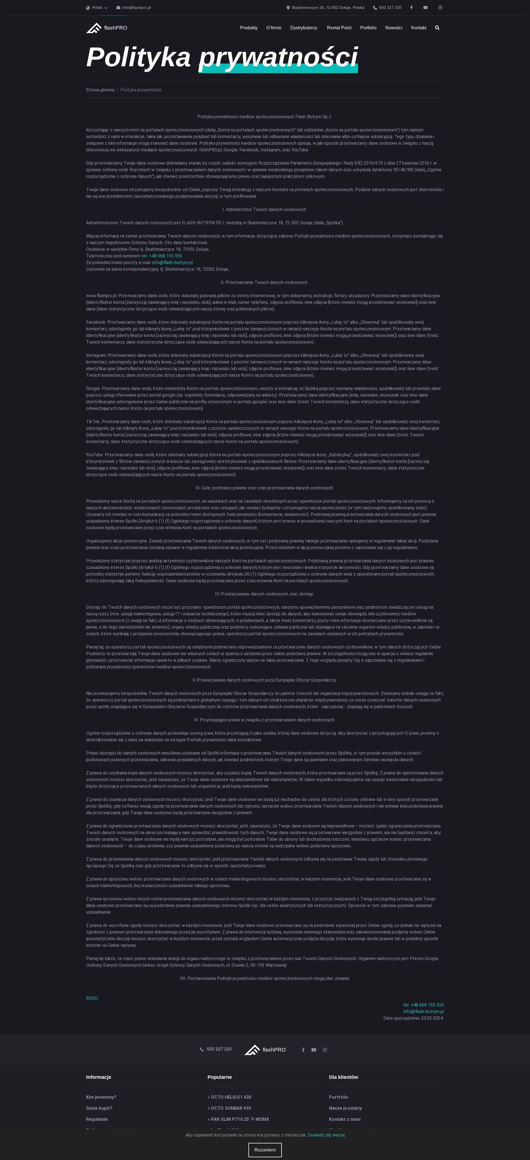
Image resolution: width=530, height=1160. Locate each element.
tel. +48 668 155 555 (161, 256)
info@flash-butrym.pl (172, 262)
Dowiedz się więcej (326, 1135)
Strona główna (100, 90)
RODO (92, 998)
